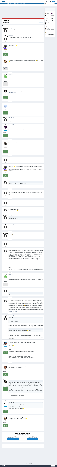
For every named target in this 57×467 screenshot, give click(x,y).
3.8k (5, 421)
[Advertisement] (14, 13)
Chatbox (24, 3)
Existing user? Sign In (48, 1)
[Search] (54, 3)
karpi (52, 13)
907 (5, 94)
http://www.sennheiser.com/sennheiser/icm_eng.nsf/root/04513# (19, 417)
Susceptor (5, 103)
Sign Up (53, 1)
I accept (53, 465)
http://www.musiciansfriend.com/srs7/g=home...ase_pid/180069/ (26, 37)
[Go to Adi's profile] (5, 127)
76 (5, 370)
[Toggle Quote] (9, 317)
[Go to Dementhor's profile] (5, 61)
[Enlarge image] (16, 45)
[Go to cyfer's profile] (5, 343)
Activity (11, 3)
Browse (8, 3)
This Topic (52, 3)
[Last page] (9, 25)
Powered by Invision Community (28, 463)
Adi (5, 124)
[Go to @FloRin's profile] (5, 367)
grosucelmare (5, 379)
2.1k (5, 109)
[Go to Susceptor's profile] (5, 106)
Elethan (5, 88)
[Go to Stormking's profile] (5, 76)
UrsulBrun (53, 15)
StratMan (5, 400)
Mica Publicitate (4, 3)
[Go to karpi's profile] (51, 13)
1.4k (5, 348)
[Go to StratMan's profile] (5, 403)
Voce (8, 23)
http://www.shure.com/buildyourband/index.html (14, 142)
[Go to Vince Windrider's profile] (45, 13)
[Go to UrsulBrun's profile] (51, 15)
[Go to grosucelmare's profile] (5, 381)
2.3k (5, 51)
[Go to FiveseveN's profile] (45, 15)
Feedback (18, 3)
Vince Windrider (48, 13)
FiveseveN (48, 15)
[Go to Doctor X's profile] (5, 418)
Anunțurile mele (14, 3)
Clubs (21, 3)
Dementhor (5, 59)
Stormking (5, 74)
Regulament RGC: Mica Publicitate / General (23, 18)
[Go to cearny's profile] (5, 46)
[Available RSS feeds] (54, 449)
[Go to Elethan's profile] (5, 91)
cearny (5, 141)
